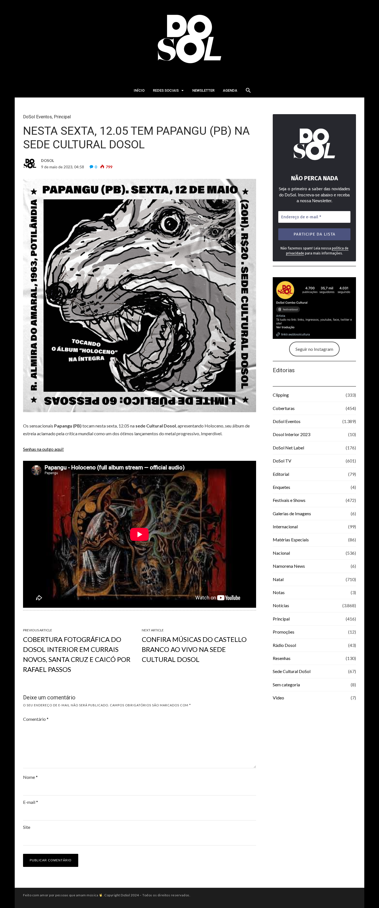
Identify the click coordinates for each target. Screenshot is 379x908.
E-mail (30, 802)
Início (139, 90)
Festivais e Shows (289, 500)
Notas (279, 592)
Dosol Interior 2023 (291, 434)
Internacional (285, 526)
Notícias (281, 605)
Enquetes (281, 487)
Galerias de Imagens (292, 513)
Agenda (230, 90)
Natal (278, 579)
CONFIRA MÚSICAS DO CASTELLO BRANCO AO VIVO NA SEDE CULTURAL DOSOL (194, 649)
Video (278, 697)
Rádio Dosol (284, 645)
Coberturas (284, 408)
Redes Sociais (166, 90)
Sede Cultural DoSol (291, 671)
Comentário (36, 719)
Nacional (281, 553)
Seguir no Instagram (314, 349)
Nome (30, 777)
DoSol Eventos (37, 116)
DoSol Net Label (288, 447)
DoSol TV (282, 460)
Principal (62, 116)
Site (26, 827)
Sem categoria (286, 684)
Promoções (283, 631)
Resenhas (281, 658)
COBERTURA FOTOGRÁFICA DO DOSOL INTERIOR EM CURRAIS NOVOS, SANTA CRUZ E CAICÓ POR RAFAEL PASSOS (76, 654)
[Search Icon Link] (248, 92)
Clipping (281, 394)
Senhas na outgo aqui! (43, 449)
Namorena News (289, 566)
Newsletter (203, 90)
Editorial (281, 474)
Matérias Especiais (291, 539)
